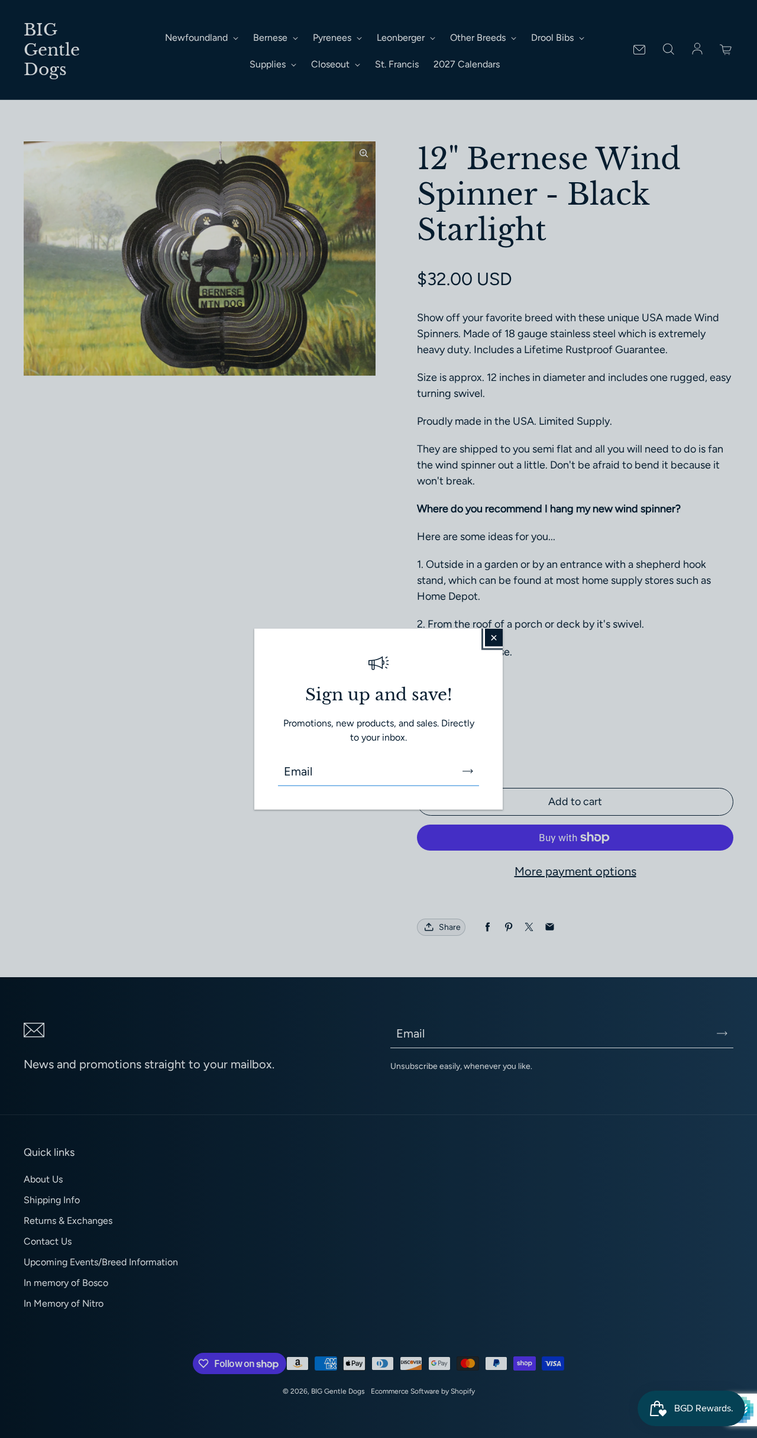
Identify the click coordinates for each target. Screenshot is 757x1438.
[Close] (494, 637)
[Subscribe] (467, 771)
